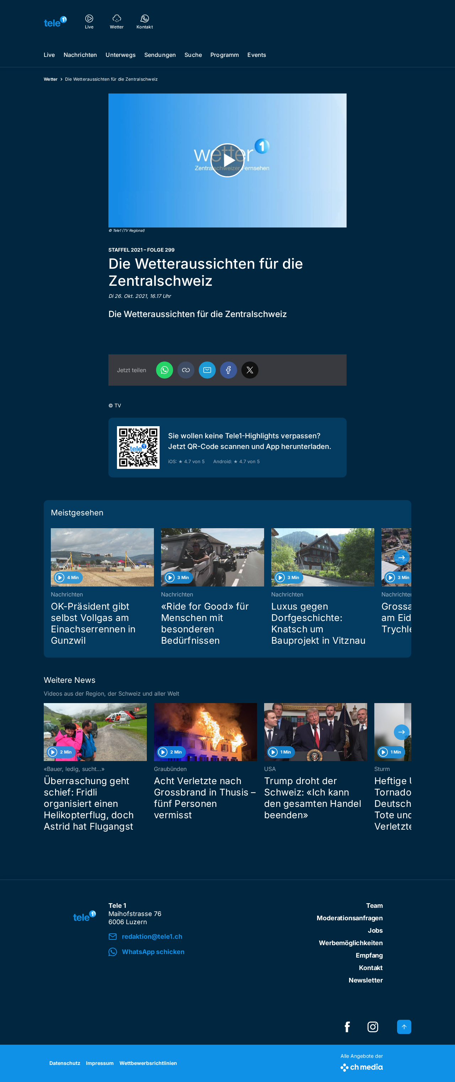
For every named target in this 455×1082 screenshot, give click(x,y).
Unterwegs (120, 54)
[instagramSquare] (373, 1027)
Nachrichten (80, 54)
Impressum (100, 1063)
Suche (193, 54)
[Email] (207, 370)
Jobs (375, 930)
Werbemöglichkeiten (351, 943)
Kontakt (371, 967)
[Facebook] (228, 370)
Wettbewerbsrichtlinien (148, 1063)
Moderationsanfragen (350, 918)
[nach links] (53, 557)
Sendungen (160, 54)
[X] (249, 370)
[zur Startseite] (55, 21)
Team (374, 905)
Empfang (369, 955)
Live (49, 54)
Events (256, 54)
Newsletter (366, 980)
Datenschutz (64, 1063)
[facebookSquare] (347, 1027)
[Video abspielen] (227, 160)
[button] (185, 370)
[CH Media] (362, 1066)
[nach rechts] (402, 557)
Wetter (51, 79)
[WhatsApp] (164, 370)
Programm (224, 54)
